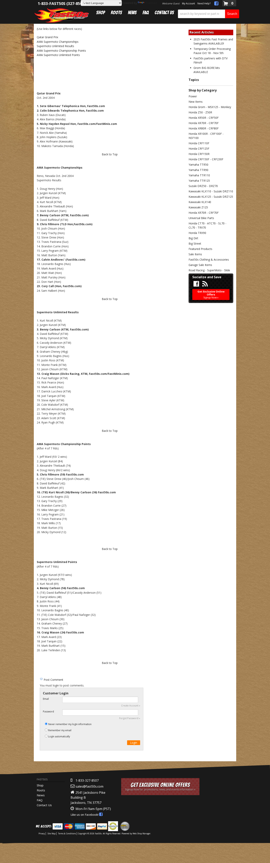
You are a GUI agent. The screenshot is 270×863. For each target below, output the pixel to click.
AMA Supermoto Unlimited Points (58, 55)
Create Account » (130, 705)
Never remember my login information (70, 724)
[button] (208, 13)
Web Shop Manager (141, 833)
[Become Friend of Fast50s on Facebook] (216, 4)
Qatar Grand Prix (47, 37)
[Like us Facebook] (196, 284)
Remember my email (59, 730)
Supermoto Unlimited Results (55, 46)
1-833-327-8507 (87, 780)
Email (46, 699)
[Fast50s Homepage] (61, 15)
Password (48, 711)
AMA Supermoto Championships (57, 42)
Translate (151, 3)
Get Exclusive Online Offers (160, 786)
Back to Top (110, 154)
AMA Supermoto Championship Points (61, 50)
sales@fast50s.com (89, 786)
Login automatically (59, 736)
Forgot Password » (129, 718)
